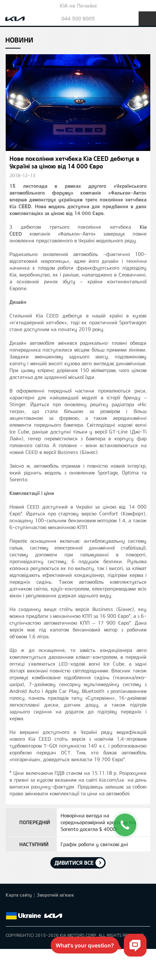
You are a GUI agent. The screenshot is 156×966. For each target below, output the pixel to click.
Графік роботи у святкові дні (94, 844)
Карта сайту (19, 894)
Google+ (31, 906)
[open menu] (147, 18)
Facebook (10, 906)
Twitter (20, 906)
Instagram (52, 906)
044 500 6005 (78, 18)
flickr (63, 906)
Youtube (42, 906)
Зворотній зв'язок (55, 894)
